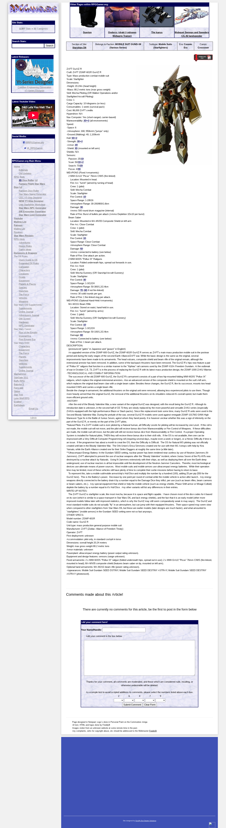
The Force (24, 294)
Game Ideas (25, 249)
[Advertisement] (139, 775)
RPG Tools (19, 176)
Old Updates (25, 173)
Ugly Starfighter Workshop (32, 204)
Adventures (24, 242)
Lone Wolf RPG (22, 398)
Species (23, 287)
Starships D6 (79, 47)
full (36, 180)
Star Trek (18, 394)
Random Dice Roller (29, 190)
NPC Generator (26, 325)
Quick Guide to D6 (28, 259)
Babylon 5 (19, 384)
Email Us (33, 408)
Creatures (24, 273)
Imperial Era (25, 336)
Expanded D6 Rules (29, 263)
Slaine (17, 391)
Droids (22, 277)
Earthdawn (19, 405)
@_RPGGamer (35, 148)
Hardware (24, 322)
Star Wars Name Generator (32, 194)
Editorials (23, 169)
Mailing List (19, 228)
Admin (33, 417)
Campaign (24, 266)
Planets (22, 356)
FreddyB (153, 731)
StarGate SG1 (21, 377)
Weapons (23, 301)
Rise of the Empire (28, 332)
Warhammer (20, 373)
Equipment (24, 280)
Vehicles (23, 297)
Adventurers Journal (29, 315)
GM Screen (24, 318)
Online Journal (26, 311)
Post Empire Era (27, 339)
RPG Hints (19, 239)
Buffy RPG (19, 380)
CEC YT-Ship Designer (30, 197)
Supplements (25, 308)
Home (17, 166)
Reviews (18, 232)
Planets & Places (27, 284)
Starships (23, 290)
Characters (24, 270)
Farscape (18, 387)
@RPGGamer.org (35, 142)
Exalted (17, 401)
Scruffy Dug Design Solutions (145, 821)
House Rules (25, 246)
